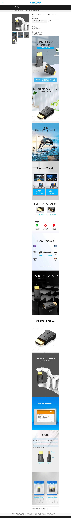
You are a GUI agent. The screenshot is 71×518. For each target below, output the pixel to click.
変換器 (21, 514)
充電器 (36, 514)
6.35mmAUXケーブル (38, 513)
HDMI (19, 10)
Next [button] (28, 22)
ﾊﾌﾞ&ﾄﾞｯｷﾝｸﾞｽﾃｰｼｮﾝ (32, 514)
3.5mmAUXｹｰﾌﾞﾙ (32, 513)
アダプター (15, 10)
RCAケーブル (14, 514)
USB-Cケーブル (27, 513)
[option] (20, 22)
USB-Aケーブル (23, 513)
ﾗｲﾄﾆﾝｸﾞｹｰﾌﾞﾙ (44, 514)
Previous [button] (12, 22)
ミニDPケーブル (47, 513)
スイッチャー (27, 514)
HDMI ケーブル (14, 513)
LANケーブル (18, 513)
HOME (12, 10)
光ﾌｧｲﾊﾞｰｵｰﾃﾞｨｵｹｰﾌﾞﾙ (53, 513)
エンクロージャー (53, 514)
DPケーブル (43, 513)
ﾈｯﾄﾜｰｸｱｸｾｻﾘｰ (39, 514)
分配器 (23, 514)
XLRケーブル (48, 514)
